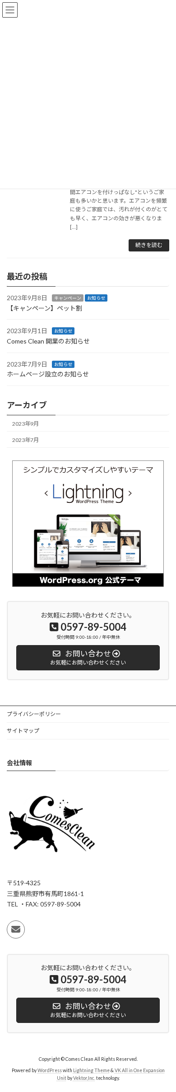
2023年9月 (25, 423)
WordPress (49, 1070)
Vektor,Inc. (84, 1078)
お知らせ (96, 298)
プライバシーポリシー (34, 714)
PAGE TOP (162, 1049)
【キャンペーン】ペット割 (44, 308)
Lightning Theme (91, 1070)
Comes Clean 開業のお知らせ (48, 341)
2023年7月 (25, 440)
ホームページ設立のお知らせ (48, 374)
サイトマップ (23, 730)
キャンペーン (67, 298)
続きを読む (148, 245)
